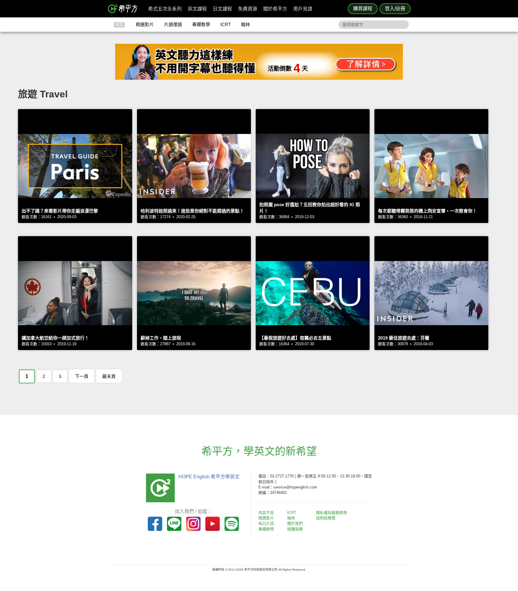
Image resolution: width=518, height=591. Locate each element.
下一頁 (81, 376)
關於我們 (295, 523)
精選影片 (145, 24)
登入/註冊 (395, 8)
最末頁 (109, 376)
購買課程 (362, 8)
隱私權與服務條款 (331, 512)
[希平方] (125, 8)
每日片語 (266, 523)
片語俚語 (173, 24)
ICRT (225, 24)
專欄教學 (201, 24)
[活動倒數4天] (259, 78)
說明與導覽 (325, 518)
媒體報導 (295, 529)
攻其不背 (266, 512)
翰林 (245, 24)
